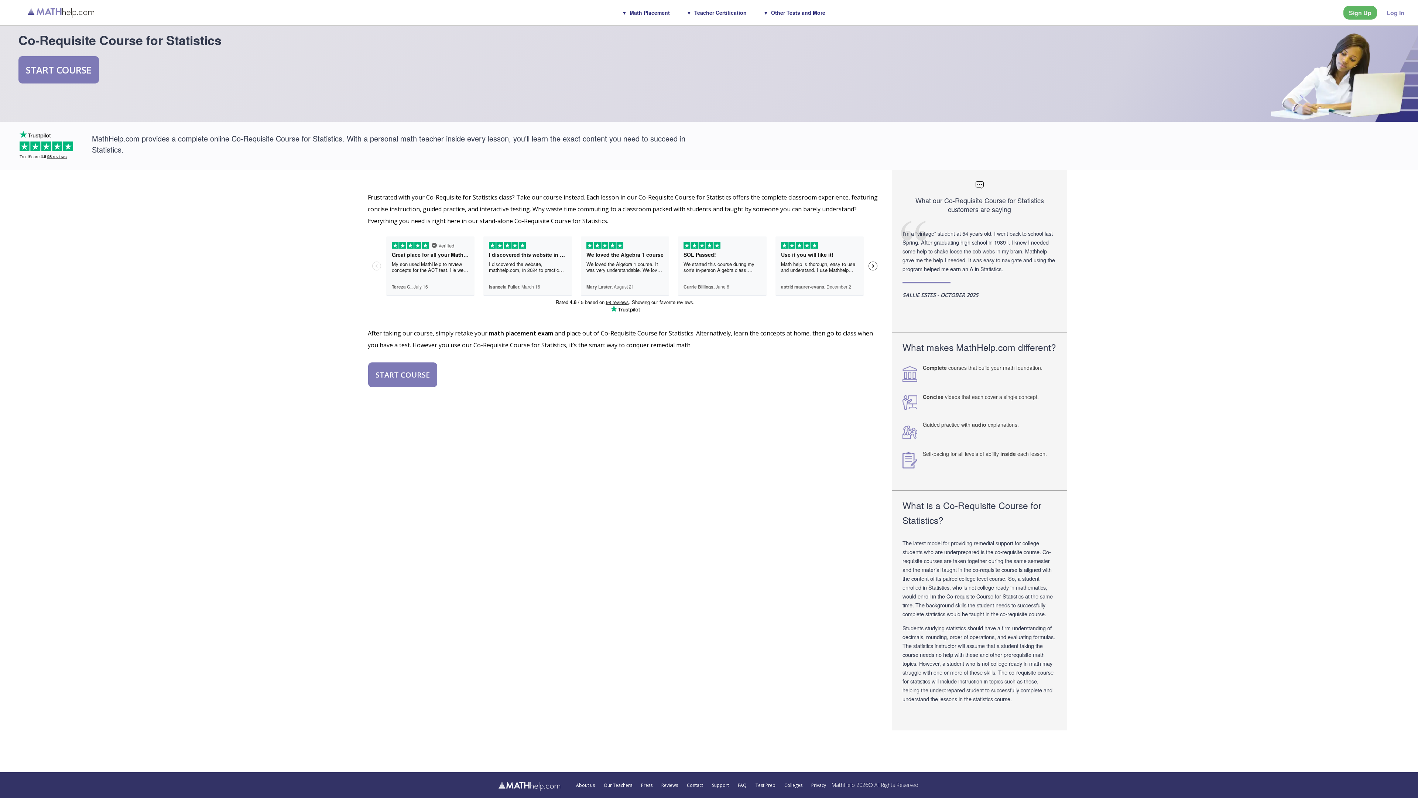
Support (720, 785)
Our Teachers (618, 785)
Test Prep (765, 785)
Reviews (669, 785)
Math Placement (650, 12)
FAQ (742, 785)
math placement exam (521, 333)
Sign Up (1360, 12)
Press (647, 785)
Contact (695, 785)
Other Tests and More (798, 12)
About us (585, 785)
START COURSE (59, 70)
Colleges (793, 785)
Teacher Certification (720, 12)
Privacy (818, 785)
